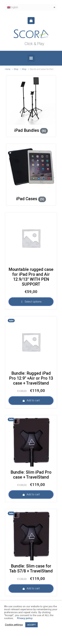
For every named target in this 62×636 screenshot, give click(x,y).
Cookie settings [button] (14, 624)
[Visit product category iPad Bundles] (31, 100)
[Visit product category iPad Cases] (31, 168)
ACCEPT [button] (31, 625)
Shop (16, 69)
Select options (33, 301)
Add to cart (33, 400)
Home (7, 69)
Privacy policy (24, 618)
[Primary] (31, 58)
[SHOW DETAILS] (31, 238)
